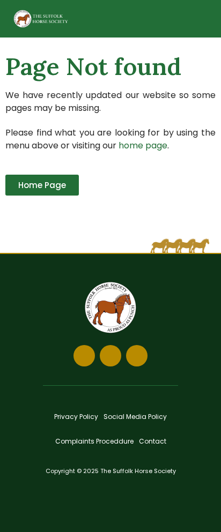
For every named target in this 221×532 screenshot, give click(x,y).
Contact (152, 441)
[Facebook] (84, 355)
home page (143, 145)
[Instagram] (110, 355)
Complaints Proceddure (94, 441)
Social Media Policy (135, 416)
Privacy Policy (76, 416)
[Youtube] (137, 355)
